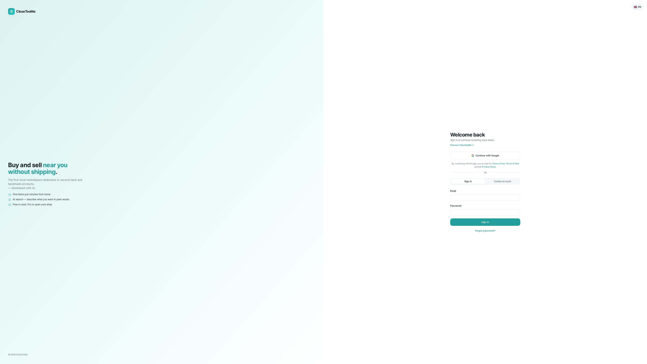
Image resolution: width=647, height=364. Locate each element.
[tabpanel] (485, 211)
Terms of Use (498, 163)
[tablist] (485, 181)
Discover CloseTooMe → (462, 145)
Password (455, 205)
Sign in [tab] (468, 181)
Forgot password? (485, 230)
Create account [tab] (502, 181)
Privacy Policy (489, 166)
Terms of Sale (512, 163)
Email (453, 190)
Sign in (485, 222)
